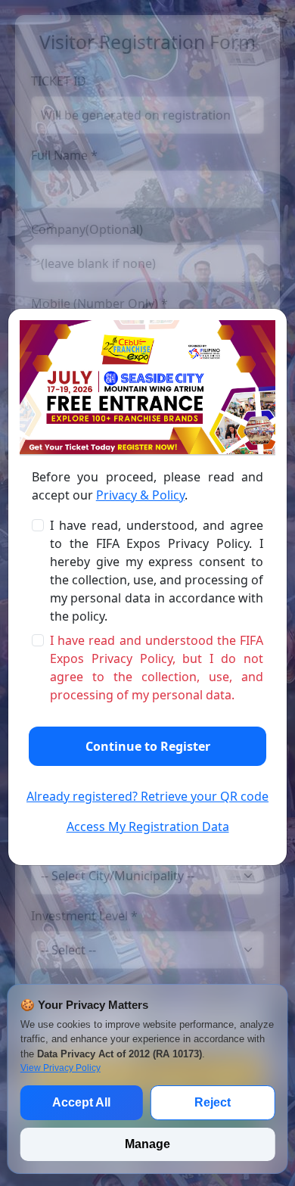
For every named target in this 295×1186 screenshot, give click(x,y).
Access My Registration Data (148, 826)
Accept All (81, 1102)
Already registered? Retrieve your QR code (147, 796)
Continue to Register (147, 746)
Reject (212, 1102)
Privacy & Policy (140, 495)
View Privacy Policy (60, 1068)
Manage (147, 1144)
